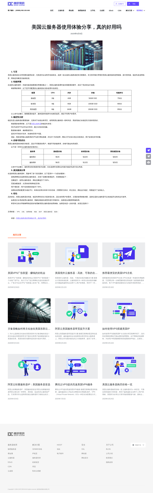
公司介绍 (109, 453)
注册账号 (121, 4)
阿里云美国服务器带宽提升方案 (72, 328)
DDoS (111, 10)
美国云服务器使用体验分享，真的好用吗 (31, 218)
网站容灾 (84, 458)
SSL (83, 449)
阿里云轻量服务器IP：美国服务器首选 (29, 384)
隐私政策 (109, 462)
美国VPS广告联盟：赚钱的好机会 (26, 273)
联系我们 (109, 458)
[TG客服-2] (148, 156)
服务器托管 (36, 458)
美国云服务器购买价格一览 (117, 384)
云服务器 (61, 10)
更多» (56, 212)
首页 (51, 10)
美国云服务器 (36, 124)
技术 (40, 212)
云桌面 (102, 10)
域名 (35, 212)
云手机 (92, 10)
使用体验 (29, 212)
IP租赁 (34, 453)
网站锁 (83, 453)
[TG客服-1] (148, 150)
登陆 (133, 4)
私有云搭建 (36, 471)
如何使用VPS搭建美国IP (116, 328)
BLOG (108, 449)
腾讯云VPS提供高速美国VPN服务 (74, 384)
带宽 (34, 466)
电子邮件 (60, 453)
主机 (23, 212)
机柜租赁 (35, 462)
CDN (119, 10)
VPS (18, 212)
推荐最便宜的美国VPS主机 (117, 273)
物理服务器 (82, 10)
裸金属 (71, 10)
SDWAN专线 (37, 449)
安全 (83, 445)
